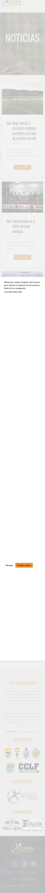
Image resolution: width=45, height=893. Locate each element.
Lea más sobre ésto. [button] (13, 292)
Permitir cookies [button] (24, 565)
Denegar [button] (9, 565)
